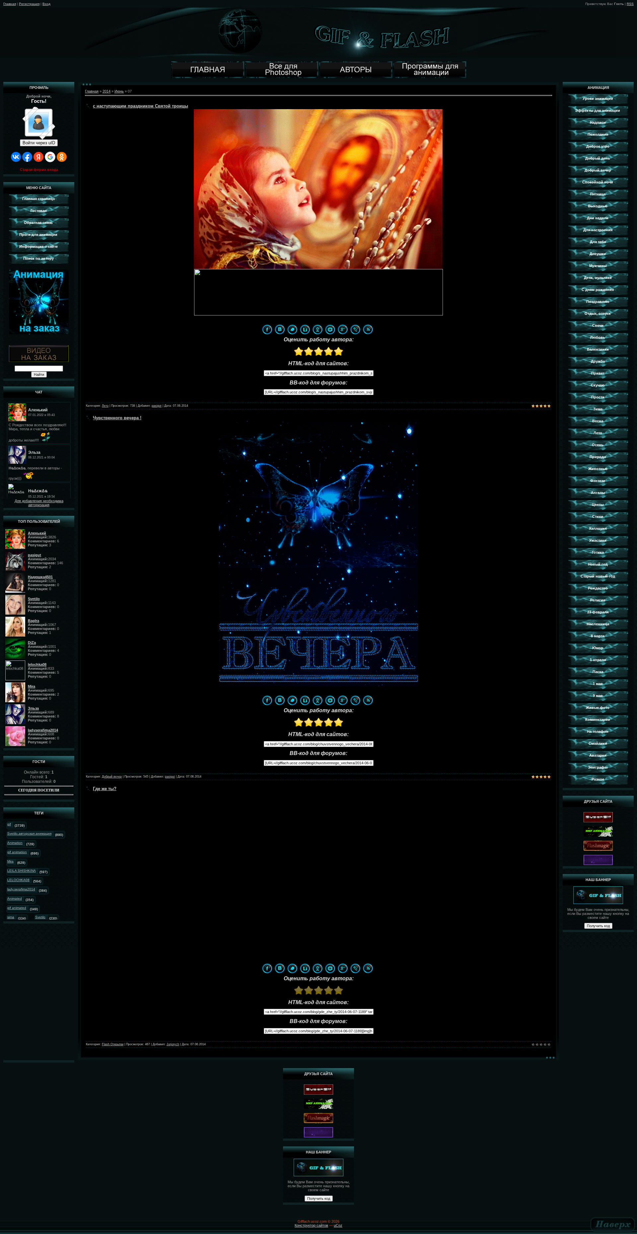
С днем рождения (598, 290)
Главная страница (38, 199)
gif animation (17, 852)
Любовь (597, 337)
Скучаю (597, 385)
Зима (597, 409)
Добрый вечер (112, 776)
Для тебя (598, 242)
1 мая (597, 684)
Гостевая (38, 211)
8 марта (597, 636)
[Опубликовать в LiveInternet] (305, 329)
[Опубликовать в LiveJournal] (355, 329)
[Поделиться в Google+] (342, 329)
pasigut (157, 405)
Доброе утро (597, 146)
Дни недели (597, 218)
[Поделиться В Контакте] (279, 329)
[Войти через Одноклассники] (62, 157)
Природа (598, 457)
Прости (597, 397)
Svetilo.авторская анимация (29, 833)
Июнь (119, 91)
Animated (14, 898)
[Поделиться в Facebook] (267, 329)
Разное (598, 779)
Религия (597, 600)
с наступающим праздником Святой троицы (140, 105)
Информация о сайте (38, 246)
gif (9, 824)
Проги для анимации (38, 235)
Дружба (598, 361)
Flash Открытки (112, 1044)
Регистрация (29, 4)
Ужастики (597, 540)
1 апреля (598, 660)
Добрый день (597, 158)
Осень (597, 445)
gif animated (16, 908)
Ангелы (598, 493)
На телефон (597, 731)
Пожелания (598, 134)
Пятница (597, 194)
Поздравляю (597, 302)
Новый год (598, 564)
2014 (106, 91)
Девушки (598, 254)
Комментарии (597, 719)
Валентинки (598, 349)
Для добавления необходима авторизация (39, 503)
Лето (105, 405)
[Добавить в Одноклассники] (317, 329)
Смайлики (598, 743)
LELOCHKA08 (18, 880)
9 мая (597, 696)
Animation (15, 843)
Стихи (597, 516)
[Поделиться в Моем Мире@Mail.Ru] (330, 329)
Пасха (598, 672)
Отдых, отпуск (598, 313)
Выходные (597, 206)
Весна (597, 421)
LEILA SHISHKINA (21, 870)
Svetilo (40, 917)
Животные (597, 469)
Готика (598, 552)
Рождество (598, 588)
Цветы (597, 505)
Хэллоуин (598, 528)
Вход (46, 4)
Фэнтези (597, 481)
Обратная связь (38, 223)
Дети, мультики (598, 278)
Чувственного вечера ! (117, 417)
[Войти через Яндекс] (38, 157)
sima (10, 917)
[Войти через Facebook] (27, 157)
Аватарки (597, 755)
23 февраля (597, 612)
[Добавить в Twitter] (292, 329)
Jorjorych (173, 1044)
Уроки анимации (598, 99)
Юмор (597, 648)
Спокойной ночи (597, 182)
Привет (597, 373)
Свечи (597, 325)
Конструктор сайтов (311, 1225)
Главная (9, 4)
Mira (10, 861)
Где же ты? (104, 788)
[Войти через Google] (50, 157)
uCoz (338, 1225)
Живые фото (597, 708)
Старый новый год (598, 576)
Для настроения (597, 230)
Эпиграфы (597, 767)
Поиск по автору (38, 258)
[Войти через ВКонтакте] (16, 157)
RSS (630, 4)
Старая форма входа (39, 169)
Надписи (598, 122)
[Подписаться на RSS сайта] (368, 329)
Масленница (598, 624)
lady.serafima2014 (21, 889)
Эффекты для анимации (597, 110)
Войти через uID (39, 142)
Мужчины (597, 266)
